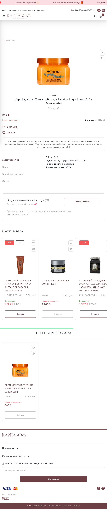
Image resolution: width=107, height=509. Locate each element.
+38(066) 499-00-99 (82, 10)
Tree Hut (53, 95)
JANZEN (45, 295)
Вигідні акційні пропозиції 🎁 (66, 2)
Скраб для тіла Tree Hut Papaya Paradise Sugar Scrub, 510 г (19, 388)
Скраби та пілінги (54, 103)
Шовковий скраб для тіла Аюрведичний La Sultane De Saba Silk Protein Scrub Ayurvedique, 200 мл (18, 285)
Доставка (12, 10)
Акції (4, 10)
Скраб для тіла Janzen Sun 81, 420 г (55, 282)
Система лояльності (26, 10)
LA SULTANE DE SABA (13, 295)
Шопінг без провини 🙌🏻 (25, 2)
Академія (40, 10)
